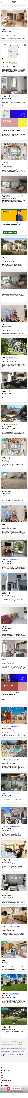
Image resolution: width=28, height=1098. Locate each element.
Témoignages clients (6, 1080)
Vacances (19, 1095)
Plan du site (4, 1067)
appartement (6, 1051)
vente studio (3, 1047)
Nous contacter (4, 1072)
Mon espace (25, 1095)
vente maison (14, 1045)
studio (10, 1051)
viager (12, 1047)
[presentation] (2, 18)
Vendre (8, 1095)
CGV (2, 1077)
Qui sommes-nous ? (5, 1070)
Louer (14, 1095)
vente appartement (20, 1045)
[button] (11, 25)
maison (2, 1051)
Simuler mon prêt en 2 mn (10, 232)
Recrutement (4, 1082)
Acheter (2, 1095)
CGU (2, 1075)
